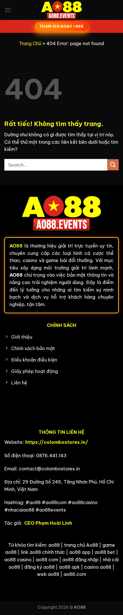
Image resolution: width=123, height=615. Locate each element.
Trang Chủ (30, 43)
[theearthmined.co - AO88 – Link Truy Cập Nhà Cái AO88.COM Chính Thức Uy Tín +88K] (61, 10)
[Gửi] (113, 164)
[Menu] (7, 10)
